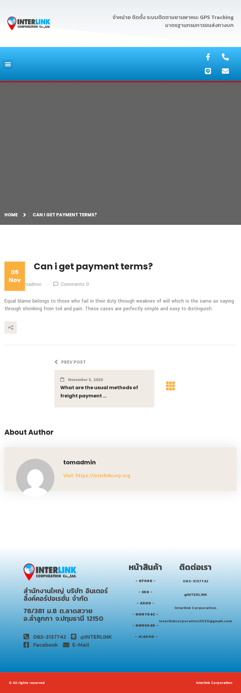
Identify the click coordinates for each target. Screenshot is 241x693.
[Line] (208, 71)
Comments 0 (75, 284)
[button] (8, 64)
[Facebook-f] (208, 57)
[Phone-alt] (225, 57)
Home (11, 215)
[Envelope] (225, 71)
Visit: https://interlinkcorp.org (96, 475)
